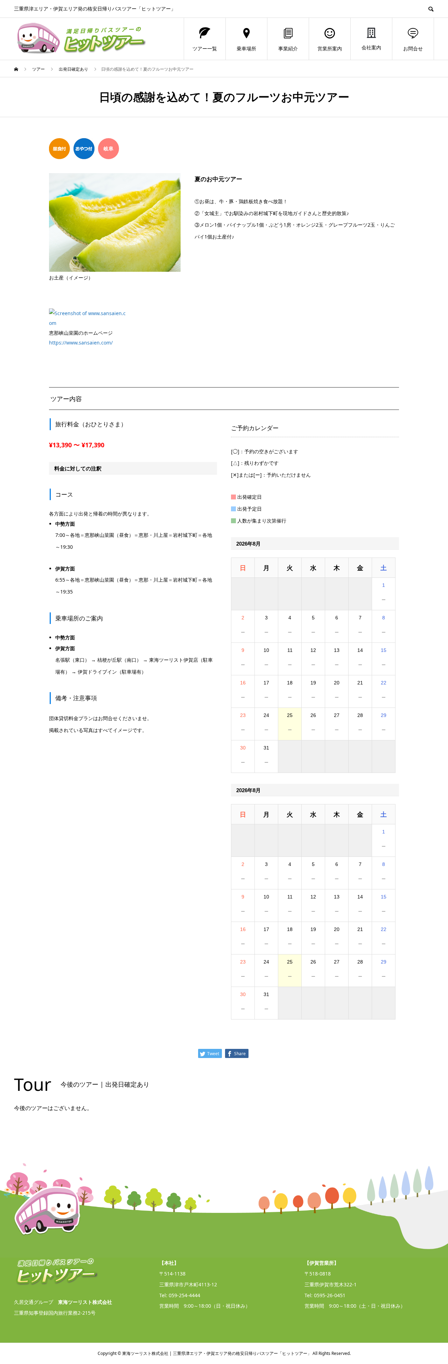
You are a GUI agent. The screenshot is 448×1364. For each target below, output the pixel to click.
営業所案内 (329, 48)
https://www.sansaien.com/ (81, 342)
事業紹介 (288, 48)
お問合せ (413, 48)
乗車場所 (246, 48)
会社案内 (371, 47)
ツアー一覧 (204, 48)
